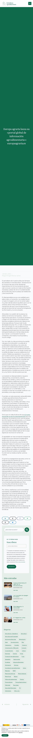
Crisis (17, 650)
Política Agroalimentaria (11, 679)
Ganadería (7, 659)
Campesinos (8, 645)
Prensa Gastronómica (20, 682)
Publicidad (7, 685)
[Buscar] (27, 529)
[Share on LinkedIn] (5, 518)
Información (8, 665)
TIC (20, 688)
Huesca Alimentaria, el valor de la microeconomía (19, 584)
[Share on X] (12, 518)
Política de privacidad (20, 562)
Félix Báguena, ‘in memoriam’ (18, 607)
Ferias (21, 653)
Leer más (15, 590)
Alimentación (22, 639)
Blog (23, 642)
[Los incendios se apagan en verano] (8, 598)
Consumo (24, 648)
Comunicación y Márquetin (12, 648)
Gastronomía (16, 659)
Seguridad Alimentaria (10, 688)
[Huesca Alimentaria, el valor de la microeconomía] (8, 586)
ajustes (21, 732)
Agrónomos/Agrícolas (10, 639)
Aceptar (5, 735)
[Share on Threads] (5, 522)
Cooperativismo (9, 650)
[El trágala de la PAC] (8, 620)
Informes (16, 665)
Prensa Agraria (8, 682)
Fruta (23, 656)
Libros (24, 668)
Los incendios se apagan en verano (20, 596)
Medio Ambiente (22, 673)
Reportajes (16, 685)
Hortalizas (7, 662)
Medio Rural (8, 676)
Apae (6, 642)
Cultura (24, 650)
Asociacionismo (15, 642)
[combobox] (14, 529)
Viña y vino (17, 691)
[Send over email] (27, 518)
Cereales (16, 645)
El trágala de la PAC (19, 617)
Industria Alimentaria (18, 662)
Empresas (7, 653)
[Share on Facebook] (20, 518)
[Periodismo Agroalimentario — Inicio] (10, 3)
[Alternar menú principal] (29, 3)
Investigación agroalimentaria (12, 668)
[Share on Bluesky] (12, 522)
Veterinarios (8, 691)
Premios (22, 679)
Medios (16, 676)
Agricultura (24, 633)
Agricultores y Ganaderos (11, 633)
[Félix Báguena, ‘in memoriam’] (8, 609)
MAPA (14, 670)
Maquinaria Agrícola (10, 673)
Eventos (15, 653)
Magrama (7, 670)
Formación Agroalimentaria (12, 656)
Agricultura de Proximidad (11, 636)
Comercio (24, 645)
